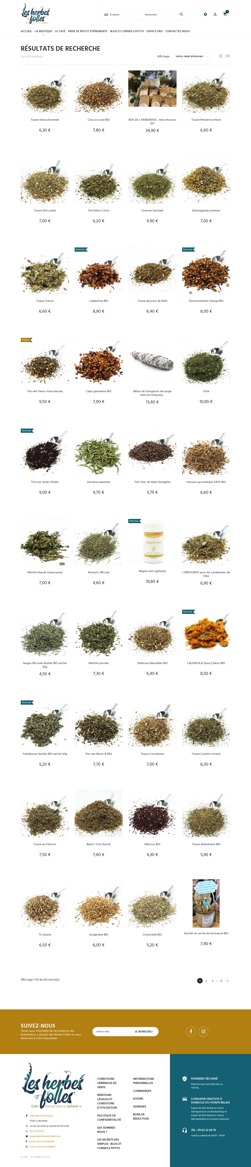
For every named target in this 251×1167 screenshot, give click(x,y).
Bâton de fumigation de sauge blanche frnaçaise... (152, 393)
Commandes (142, 1091)
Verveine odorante (98, 482)
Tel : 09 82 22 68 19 (203, 1130)
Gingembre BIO (98, 934)
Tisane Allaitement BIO (206, 844)
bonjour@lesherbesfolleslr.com (45, 1136)
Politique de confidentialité (109, 1117)
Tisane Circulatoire (152, 754)
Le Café (60, 31)
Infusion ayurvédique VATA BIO (206, 482)
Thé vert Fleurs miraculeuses (45, 391)
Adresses (139, 1106)
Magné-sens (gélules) (152, 571)
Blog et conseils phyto (127, 31)
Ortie (206, 391)
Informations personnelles (143, 1081)
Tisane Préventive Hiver (206, 120)
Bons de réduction (141, 1116)
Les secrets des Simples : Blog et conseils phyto (109, 1144)
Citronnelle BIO (152, 934)
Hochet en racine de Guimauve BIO (206, 933)
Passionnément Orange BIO (206, 301)
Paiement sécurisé (204, 1078)
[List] (227, 56)
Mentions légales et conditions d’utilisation (107, 1101)
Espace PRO (155, 31)
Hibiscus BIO (152, 844)
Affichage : (164, 56)
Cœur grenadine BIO (98, 391)
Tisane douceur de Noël (152, 301)
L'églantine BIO (98, 301)
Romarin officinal (98, 572)
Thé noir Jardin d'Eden (45, 482)
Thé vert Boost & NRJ (98, 754)
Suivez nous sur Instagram (42, 1146)
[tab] (106, 15)
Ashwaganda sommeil (206, 210)
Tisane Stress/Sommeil (45, 120)
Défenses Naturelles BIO (152, 663)
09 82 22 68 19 (37, 1131)
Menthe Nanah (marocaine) (45, 572)
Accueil (26, 31)
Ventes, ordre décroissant (189, 56)
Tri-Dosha (45, 934)
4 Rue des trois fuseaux (41, 1115)
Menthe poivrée (99, 663)
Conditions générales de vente (106, 1083)
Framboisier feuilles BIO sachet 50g (45, 754)
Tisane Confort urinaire (206, 754)
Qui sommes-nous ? (106, 1129)
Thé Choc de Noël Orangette (152, 482)
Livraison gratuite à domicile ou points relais (210, 1101)
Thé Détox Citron (99, 210)
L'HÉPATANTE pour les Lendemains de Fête (206, 574)
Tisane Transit (45, 301)
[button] (215, 15)
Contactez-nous (177, 31)
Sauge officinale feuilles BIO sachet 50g (45, 665)
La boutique (43, 31)
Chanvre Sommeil (152, 210)
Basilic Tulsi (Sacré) (99, 844)
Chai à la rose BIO (99, 120)
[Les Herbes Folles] (36, 13)
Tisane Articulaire (45, 210)
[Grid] (220, 56)
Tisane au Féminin (44, 844)
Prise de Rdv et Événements (87, 31)
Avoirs (138, 1098)
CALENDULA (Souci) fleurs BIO (206, 663)
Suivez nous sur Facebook (41, 1141)
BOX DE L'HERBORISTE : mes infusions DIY (152, 122)
